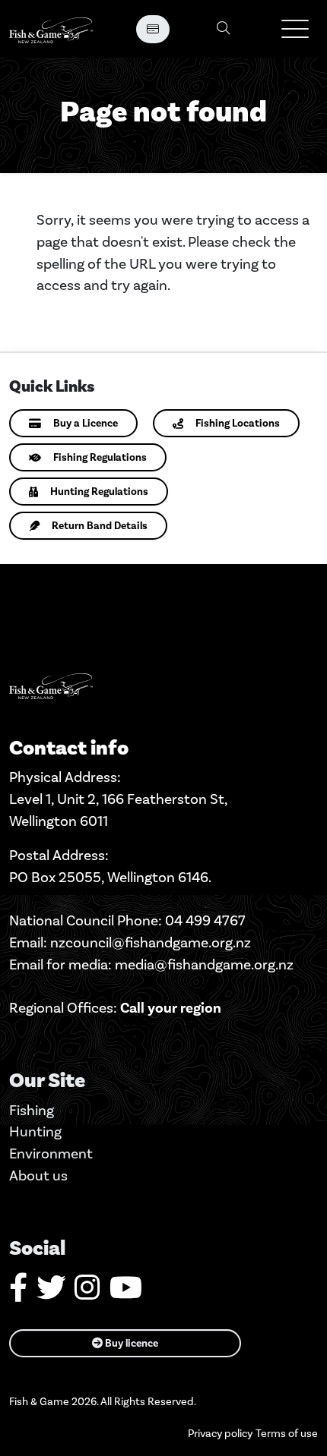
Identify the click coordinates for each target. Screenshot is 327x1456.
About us (38, 1175)
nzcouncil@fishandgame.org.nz (150, 942)
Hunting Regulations (99, 491)
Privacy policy (220, 1433)
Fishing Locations (237, 423)
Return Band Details (100, 525)
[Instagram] (87, 1293)
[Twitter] (51, 1293)
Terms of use (287, 1433)
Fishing (31, 1110)
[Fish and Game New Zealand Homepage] (51, 28)
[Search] (223, 29)
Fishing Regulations (100, 457)
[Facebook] (18, 1293)
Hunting (35, 1131)
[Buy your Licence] (153, 29)
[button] (295, 29)
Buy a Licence (85, 423)
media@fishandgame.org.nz (204, 964)
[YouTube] (126, 1293)
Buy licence (130, 1343)
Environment (51, 1153)
